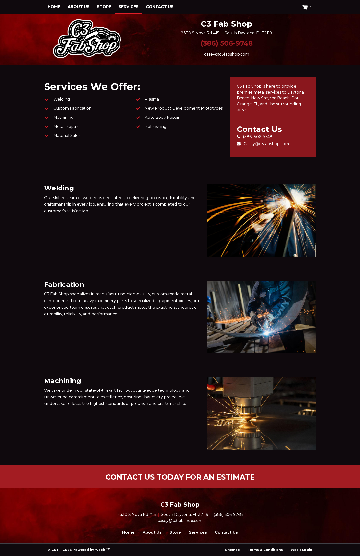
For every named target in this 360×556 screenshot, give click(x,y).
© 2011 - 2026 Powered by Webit (79, 549)
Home (54, 6)
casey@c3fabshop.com (226, 54)
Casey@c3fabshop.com (266, 144)
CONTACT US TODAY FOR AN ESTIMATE (180, 477)
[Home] (87, 38)
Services (130, 6)
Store (104, 6)
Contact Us (160, 6)
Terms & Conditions (265, 550)
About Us (79, 6)
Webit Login (301, 550)
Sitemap (232, 550)
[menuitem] (54, 7)
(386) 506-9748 (227, 43)
